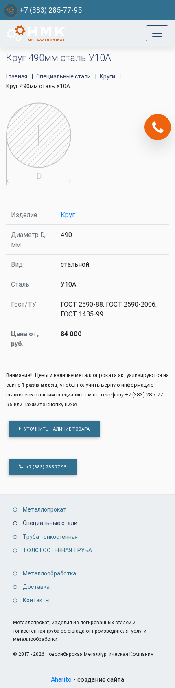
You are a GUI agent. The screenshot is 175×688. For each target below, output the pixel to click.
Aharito (61, 679)
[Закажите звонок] (157, 127)
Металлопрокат (44, 509)
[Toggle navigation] (157, 33)
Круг (68, 215)
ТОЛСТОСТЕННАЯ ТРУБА (57, 550)
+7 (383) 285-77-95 (51, 10)
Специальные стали (50, 523)
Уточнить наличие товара (56, 429)
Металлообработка (49, 573)
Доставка (36, 586)
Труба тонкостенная (50, 536)
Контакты (36, 600)
